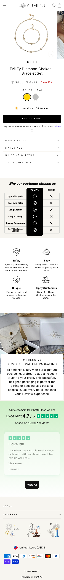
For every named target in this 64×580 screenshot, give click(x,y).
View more (15, 463)
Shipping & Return (21, 155)
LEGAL (8, 506)
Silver (35, 97)
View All (32, 484)
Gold (27, 97)
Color (31, 90)
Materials (14, 148)
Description (15, 140)
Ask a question (18, 162)
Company (10, 514)
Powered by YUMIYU (32, 577)
